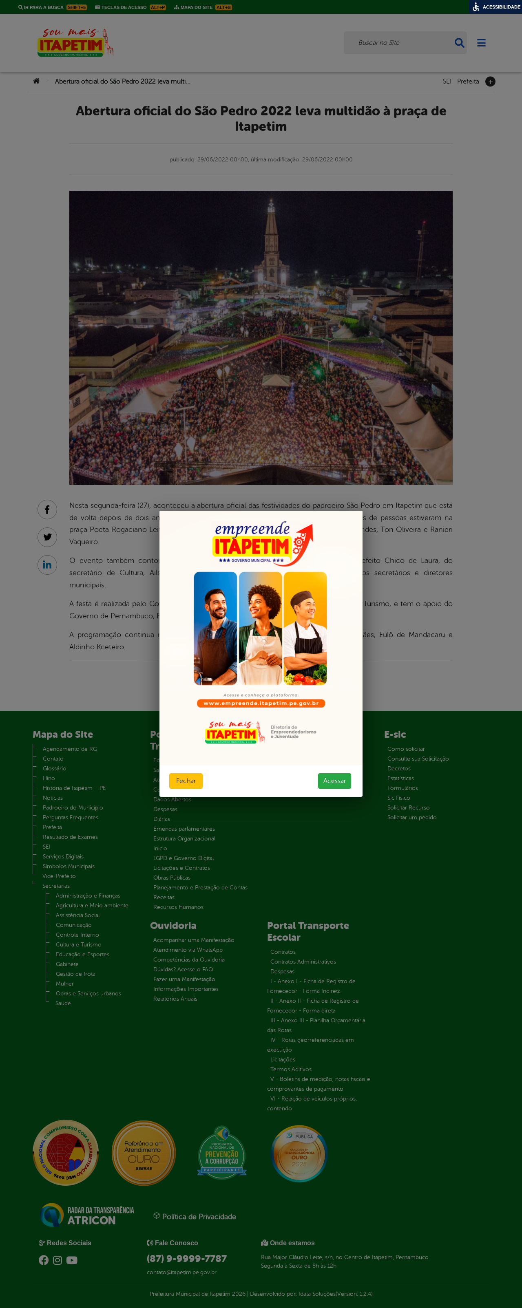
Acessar (334, 781)
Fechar (186, 781)
